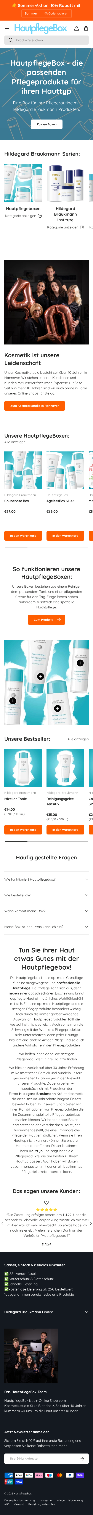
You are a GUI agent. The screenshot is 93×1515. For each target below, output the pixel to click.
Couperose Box (16, 501)
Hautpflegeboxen (23, 208)
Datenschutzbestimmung (19, 1500)
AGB (7, 1504)
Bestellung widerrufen (41, 1504)
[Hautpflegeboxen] (23, 183)
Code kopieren (58, 13)
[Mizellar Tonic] (23, 768)
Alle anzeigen (15, 442)
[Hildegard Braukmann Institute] (65, 183)
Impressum (46, 1500)
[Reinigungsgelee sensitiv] (65, 768)
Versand (19, 1504)
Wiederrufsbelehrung (70, 1500)
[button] (86, 28)
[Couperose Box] (23, 470)
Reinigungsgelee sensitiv (60, 801)
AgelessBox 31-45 (60, 501)
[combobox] (46, 40)
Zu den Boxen (46, 124)
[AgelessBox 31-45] (65, 470)
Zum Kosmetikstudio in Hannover (34, 406)
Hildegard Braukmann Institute (65, 214)
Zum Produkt (43, 620)
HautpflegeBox (23, 1493)
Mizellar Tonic (15, 799)
